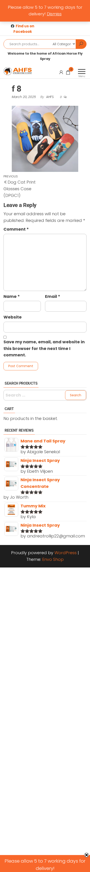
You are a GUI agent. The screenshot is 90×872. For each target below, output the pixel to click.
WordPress (65, 553)
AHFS (50, 97)
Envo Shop (53, 559)
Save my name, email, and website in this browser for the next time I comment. (44, 348)
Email (52, 296)
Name (11, 296)
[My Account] (61, 72)
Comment (16, 229)
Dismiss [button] (54, 14)
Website (12, 317)
